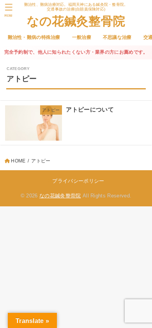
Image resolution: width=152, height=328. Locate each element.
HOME (18, 161)
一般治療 (81, 37)
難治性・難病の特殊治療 (34, 37)
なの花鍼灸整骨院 (76, 20)
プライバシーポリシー (78, 181)
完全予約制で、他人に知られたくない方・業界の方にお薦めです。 (76, 52)
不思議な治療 (117, 37)
